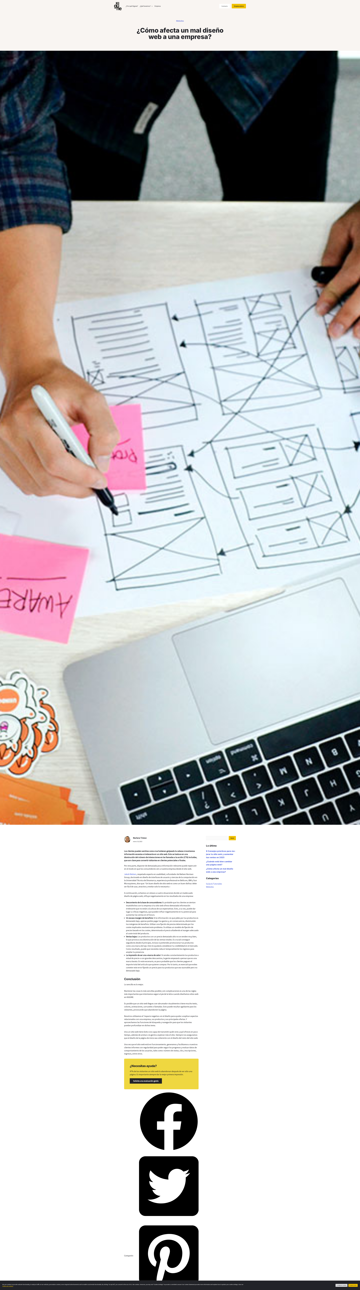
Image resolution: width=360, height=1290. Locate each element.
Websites (180, 21)
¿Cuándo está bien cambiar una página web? (219, 863)
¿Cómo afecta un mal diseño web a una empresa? (219, 870)
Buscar (232, 838)
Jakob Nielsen (130, 874)
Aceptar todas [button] (353, 1285)
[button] (152, 6)
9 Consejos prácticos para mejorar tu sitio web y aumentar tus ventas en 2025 (220, 854)
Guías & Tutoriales (214, 883)
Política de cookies (7, 1286)
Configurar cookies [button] (341, 1285)
